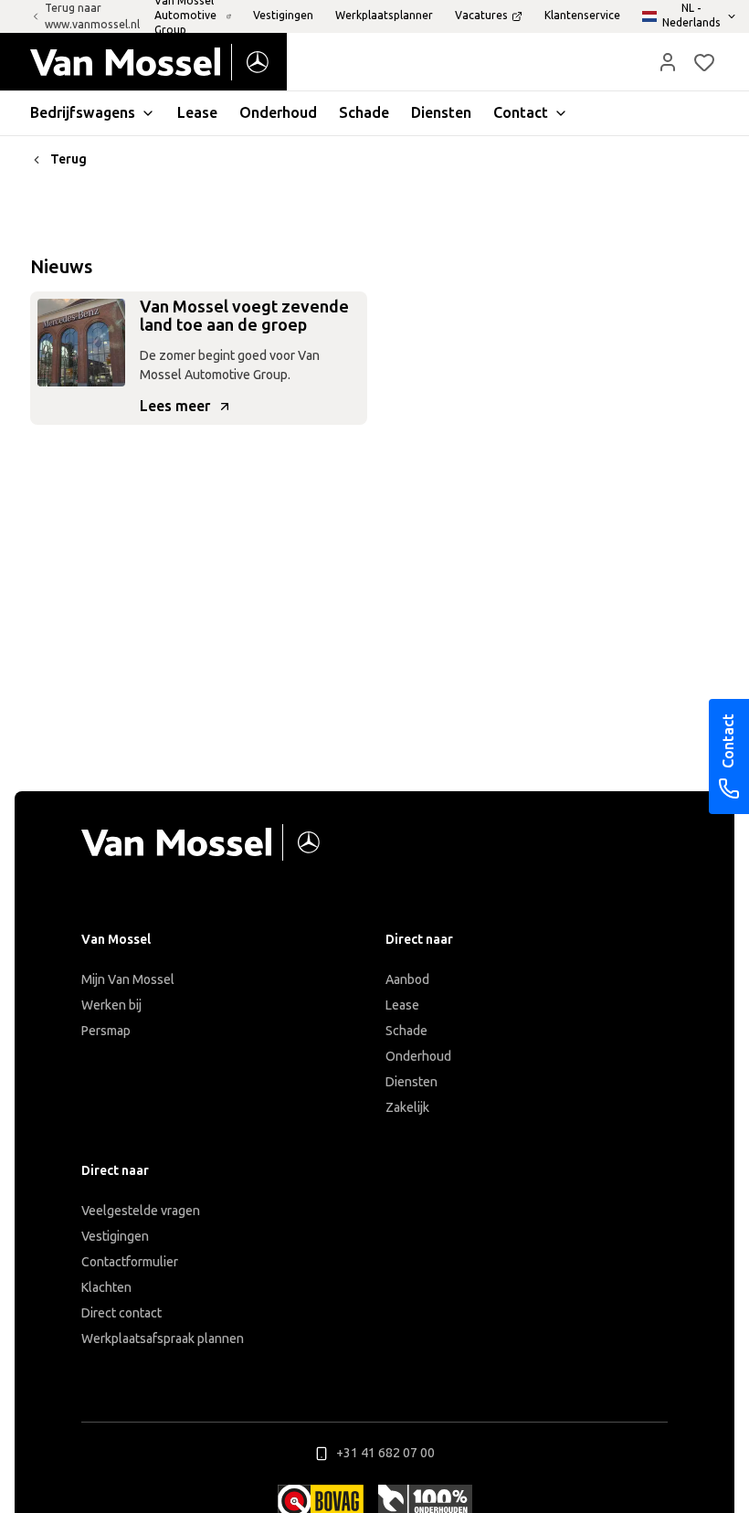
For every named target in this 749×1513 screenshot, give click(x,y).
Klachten (106, 1288)
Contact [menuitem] (520, 113)
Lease (402, 1005)
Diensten (411, 1082)
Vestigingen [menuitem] (283, 15)
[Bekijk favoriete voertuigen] (704, 62)
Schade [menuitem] (364, 113)
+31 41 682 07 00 (385, 1453)
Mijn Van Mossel (127, 980)
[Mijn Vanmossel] (667, 62)
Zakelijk (407, 1108)
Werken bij (111, 1005)
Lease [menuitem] (197, 113)
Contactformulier (129, 1262)
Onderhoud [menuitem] (278, 113)
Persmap (106, 1031)
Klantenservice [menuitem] (582, 15)
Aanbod (407, 980)
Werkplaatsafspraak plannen (162, 1339)
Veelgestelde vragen (140, 1211)
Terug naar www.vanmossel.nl (92, 16)
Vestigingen (115, 1236)
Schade (406, 1031)
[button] (667, 62)
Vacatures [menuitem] (481, 15)
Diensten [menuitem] (441, 113)
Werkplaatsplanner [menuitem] (384, 15)
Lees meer (175, 406)
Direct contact (121, 1313)
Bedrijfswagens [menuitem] (82, 113)
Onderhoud (418, 1056)
